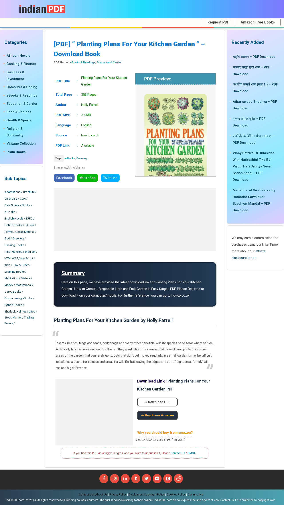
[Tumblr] (135, 478)
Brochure (29, 192)
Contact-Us (178, 453)
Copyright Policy (154, 494)
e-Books (70, 158)
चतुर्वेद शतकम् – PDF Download (254, 57)
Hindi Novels (12, 251)
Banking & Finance (21, 64)
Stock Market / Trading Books (19, 320)
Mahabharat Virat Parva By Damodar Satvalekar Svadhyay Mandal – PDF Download (254, 200)
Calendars (10, 198)
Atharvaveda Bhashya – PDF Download (255, 104)
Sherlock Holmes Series (19, 311)
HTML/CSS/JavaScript (18, 258)
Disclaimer (135, 494)
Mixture (25, 278)
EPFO (29, 218)
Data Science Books (17, 205)
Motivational (24, 285)
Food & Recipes (19, 112)
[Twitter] (146, 478)
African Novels (18, 56)
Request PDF (218, 22)
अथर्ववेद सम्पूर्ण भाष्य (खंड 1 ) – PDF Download (255, 87)
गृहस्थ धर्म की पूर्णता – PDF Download (249, 122)
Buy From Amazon (159, 415)
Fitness (29, 225)
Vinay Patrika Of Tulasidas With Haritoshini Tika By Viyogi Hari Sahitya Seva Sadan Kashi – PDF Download (253, 166)
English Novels (13, 218)
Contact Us (86, 494)
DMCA (191, 453)
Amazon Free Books (258, 22)
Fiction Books (13, 225)
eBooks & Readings (82, 62)
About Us (101, 494)
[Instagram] (114, 478)
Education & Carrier (109, 62)
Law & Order (21, 265)
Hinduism (29, 251)
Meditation (11, 278)
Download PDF (159, 402)
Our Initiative (195, 494)
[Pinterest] (167, 478)
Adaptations (12, 192)
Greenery (81, 158)
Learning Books (14, 271)
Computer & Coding (22, 87)
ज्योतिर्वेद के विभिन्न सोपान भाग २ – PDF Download (253, 139)
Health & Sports (19, 120)
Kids (7, 265)
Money (8, 285)
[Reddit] (178, 478)
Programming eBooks (18, 298)
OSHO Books (12, 291)
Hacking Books (14, 245)
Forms (8, 231)
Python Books (13, 305)
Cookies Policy (176, 494)
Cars (23, 198)
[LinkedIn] (125, 478)
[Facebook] (103, 478)
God (7, 238)
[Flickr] (157, 478)
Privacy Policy (117, 494)
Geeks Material (24, 231)
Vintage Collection (21, 144)
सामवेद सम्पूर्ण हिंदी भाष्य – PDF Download (251, 70)
